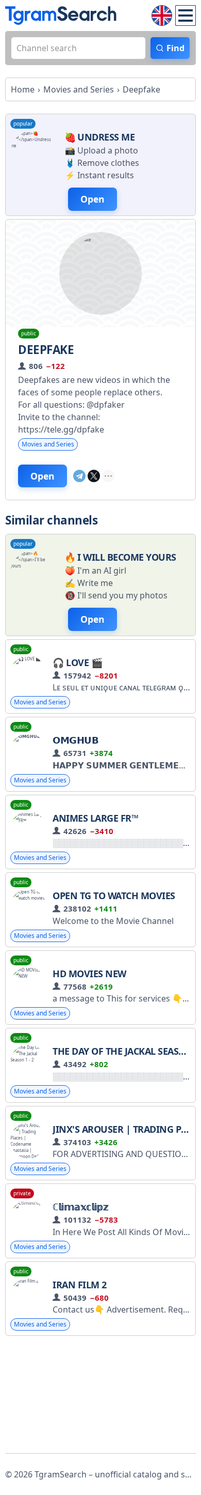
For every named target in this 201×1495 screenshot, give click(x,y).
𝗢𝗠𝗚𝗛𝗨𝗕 (75, 740)
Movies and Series (48, 444)
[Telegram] (79, 476)
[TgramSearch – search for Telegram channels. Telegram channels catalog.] (60, 15)
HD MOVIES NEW (89, 973)
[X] (94, 476)
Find (175, 48)
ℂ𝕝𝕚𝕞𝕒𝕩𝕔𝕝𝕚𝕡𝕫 (81, 1206)
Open (42, 476)
